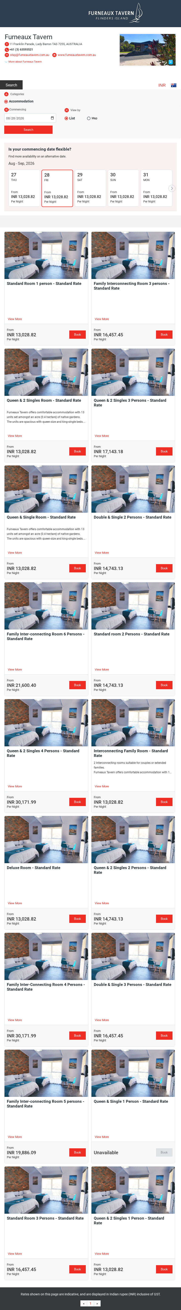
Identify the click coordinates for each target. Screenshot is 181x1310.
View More (15, 319)
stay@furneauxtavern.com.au (29, 55)
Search (11, 85)
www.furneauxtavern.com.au (77, 55)
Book (77, 334)
